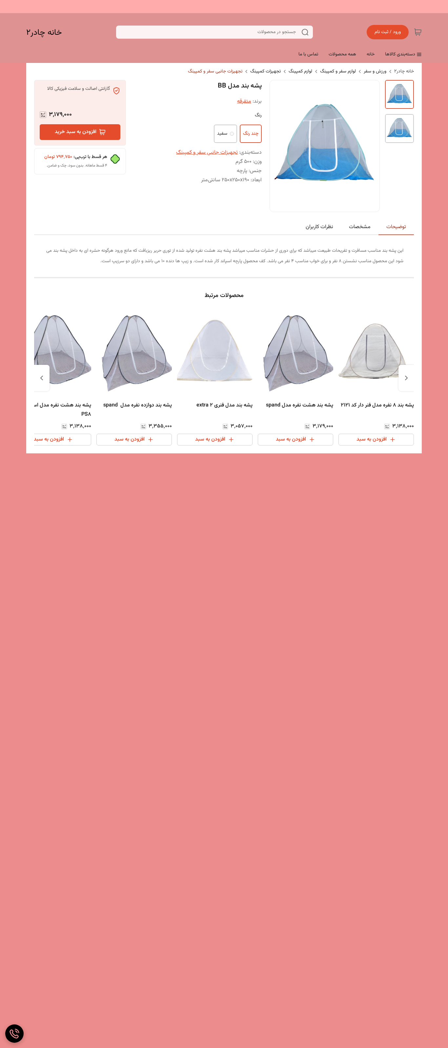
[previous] (406, 378)
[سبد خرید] (418, 32)
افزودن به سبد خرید (75, 132)
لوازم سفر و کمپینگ (338, 71)
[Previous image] (279, 146)
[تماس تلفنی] (14, 1033)
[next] (42, 378)
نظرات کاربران (319, 227)
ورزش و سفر (375, 71)
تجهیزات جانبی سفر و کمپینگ (215, 71)
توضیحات (396, 227)
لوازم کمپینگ (300, 71)
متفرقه (244, 101)
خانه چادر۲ (44, 32)
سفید (222, 133)
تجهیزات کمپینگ (265, 71)
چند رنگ (250, 133)
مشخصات (360, 227)
